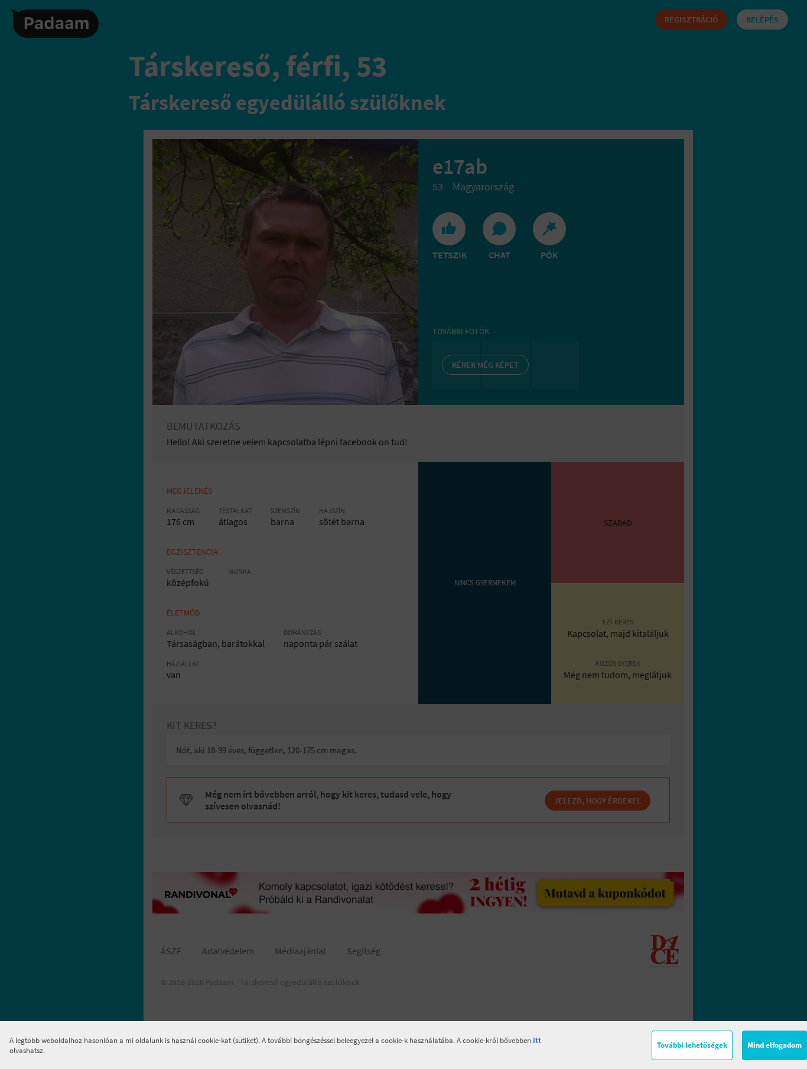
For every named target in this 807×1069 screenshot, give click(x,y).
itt (537, 1040)
